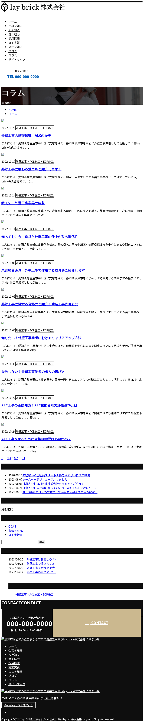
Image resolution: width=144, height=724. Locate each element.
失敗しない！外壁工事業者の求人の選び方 (33, 371)
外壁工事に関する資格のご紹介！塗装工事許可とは (39, 304)
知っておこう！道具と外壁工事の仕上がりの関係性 (39, 236)
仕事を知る (15, 26)
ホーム (12, 21)
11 (23, 458)
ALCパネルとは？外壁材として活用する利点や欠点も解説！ (59, 492)
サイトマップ (16, 59)
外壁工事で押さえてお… (42, 563)
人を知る (14, 30)
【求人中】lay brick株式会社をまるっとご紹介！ (53, 483)
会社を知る (15, 47)
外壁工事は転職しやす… (42, 559)
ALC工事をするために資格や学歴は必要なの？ (36, 439)
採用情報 (14, 38)
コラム (12, 55)
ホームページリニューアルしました (44, 479)
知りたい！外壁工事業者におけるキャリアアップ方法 (41, 337)
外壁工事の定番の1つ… (41, 572)
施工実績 (14, 42)
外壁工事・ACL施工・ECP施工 (35, 128)
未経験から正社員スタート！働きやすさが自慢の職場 (56, 475)
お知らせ (16, 530)
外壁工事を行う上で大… (42, 568)
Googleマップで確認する (18, 705)
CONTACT (13, 84)
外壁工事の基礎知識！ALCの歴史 (26, 135)
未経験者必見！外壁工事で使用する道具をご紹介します (43, 270)
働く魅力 (14, 34)
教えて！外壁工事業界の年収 (23, 203)
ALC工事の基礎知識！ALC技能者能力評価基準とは (39, 405)
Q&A (12, 526)
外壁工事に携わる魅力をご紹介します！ (31, 169)
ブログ (12, 51)
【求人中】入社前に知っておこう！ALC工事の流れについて (59, 488)
